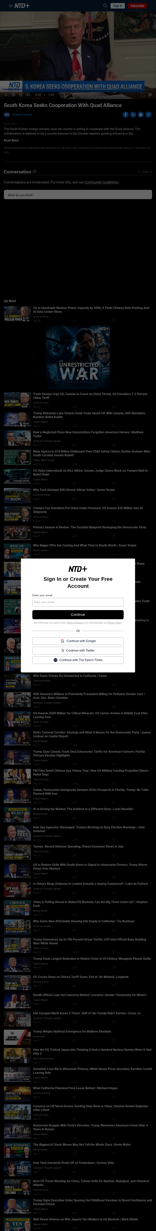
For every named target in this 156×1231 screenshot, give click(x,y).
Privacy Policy (114, 622)
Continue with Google (81, 641)
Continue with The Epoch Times (81, 660)
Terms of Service (75, 622)
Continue (78, 615)
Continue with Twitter (80, 650)
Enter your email (42, 595)
